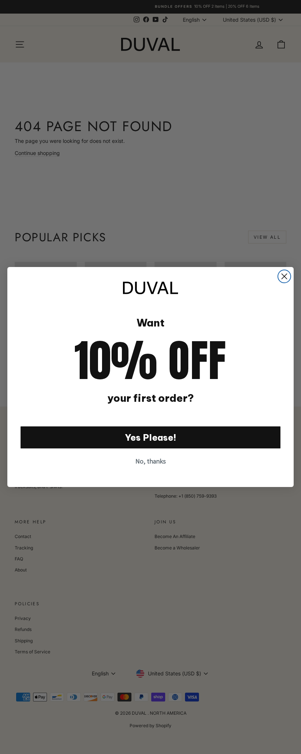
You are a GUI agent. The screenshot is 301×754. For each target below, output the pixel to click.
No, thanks (150, 461)
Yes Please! (151, 437)
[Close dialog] (284, 276)
